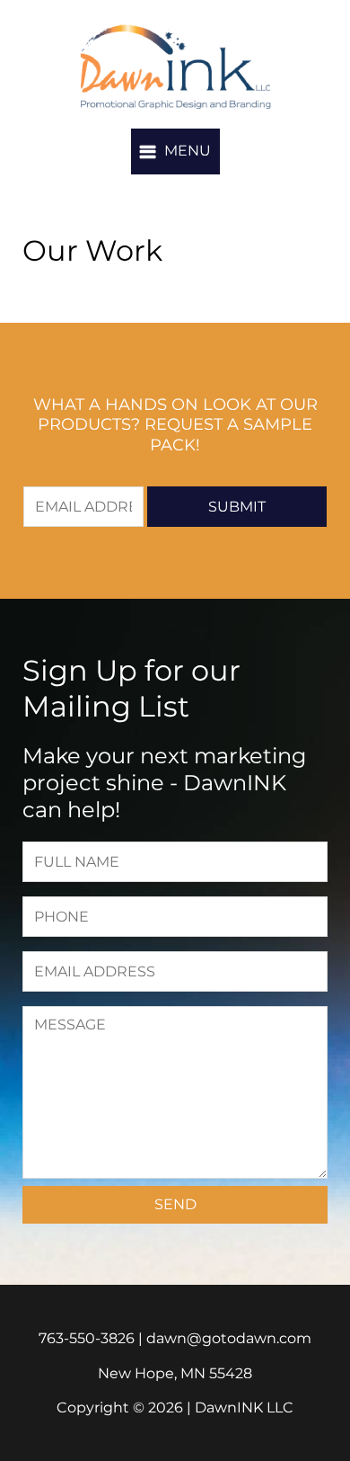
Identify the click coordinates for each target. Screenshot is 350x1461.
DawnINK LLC (244, 1407)
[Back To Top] (317, 1410)
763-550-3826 (87, 1338)
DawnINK (175, 66)
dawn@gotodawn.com (228, 1338)
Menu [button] (187, 150)
